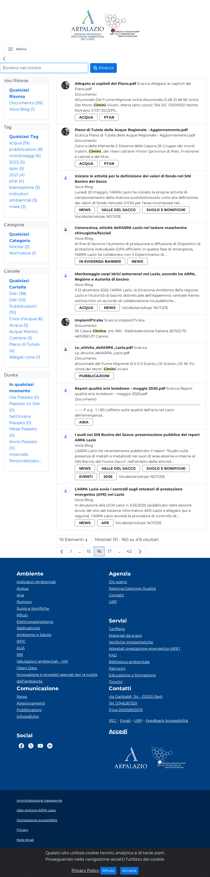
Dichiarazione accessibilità (37, 820)
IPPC (21, 641)
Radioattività (28, 628)
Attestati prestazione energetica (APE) (144, 648)
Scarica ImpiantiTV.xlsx (124, 320)
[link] (4, 59)
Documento (26, 102)
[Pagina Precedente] (61, 551)
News (22, 696)
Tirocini (115, 681)
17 (111, 552)
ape (105, 523)
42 (131, 552)
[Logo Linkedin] (50, 746)
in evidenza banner (100, 261)
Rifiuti (22, 615)
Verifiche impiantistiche (131, 642)
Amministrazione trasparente (39, 800)
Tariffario (117, 629)
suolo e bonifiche (165, 209)
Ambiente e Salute (34, 634)
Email (125, 720)
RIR (20, 654)
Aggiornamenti (31, 703)
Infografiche (28, 716)
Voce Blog (22, 109)
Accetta (130, 870)
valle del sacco (118, 209)
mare (17, 206)
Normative (22, 253)
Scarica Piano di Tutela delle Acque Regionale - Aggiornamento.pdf (135, 135)
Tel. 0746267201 (123, 703)
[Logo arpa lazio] (87, 25)
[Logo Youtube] (40, 746)
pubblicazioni (26, 149)
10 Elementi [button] (75, 541)
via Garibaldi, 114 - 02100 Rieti (136, 696)
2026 (107, 476)
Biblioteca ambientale (129, 662)
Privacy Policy (85, 870)
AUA (21, 648)
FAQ (113, 655)
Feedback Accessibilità (167, 720)
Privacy (22, 830)
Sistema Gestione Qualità (132, 588)
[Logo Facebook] (21, 746)
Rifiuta (109, 870)
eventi (86, 476)
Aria (20, 595)
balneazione (24, 187)
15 (90, 552)
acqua (19, 143)
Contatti (116, 595)
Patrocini (117, 668)
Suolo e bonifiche (33, 608)
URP (113, 601)
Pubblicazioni (29, 710)
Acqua (18, 325)
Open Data (27, 668)
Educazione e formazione (132, 675)
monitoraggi (25, 155)
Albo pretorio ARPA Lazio (36, 810)
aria (84, 422)
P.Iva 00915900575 (126, 710)
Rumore (24, 601)
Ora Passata (24, 397)
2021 (17, 174)
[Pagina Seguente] (140, 551)
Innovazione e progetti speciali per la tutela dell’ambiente (57, 678)
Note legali (25, 840)
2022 (17, 162)
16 (100, 552)
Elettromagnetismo (35, 621)
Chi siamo (118, 582)
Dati (17, 293)
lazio (16, 168)
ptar (16, 181)
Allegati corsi (24, 357)
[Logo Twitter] (31, 746)
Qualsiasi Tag (23, 136)
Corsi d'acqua (26, 318)
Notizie (19, 246)
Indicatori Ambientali (36, 582)
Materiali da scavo (125, 635)
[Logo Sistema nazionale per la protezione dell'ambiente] (122, 25)
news (85, 209)
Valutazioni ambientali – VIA (42, 661)
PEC (113, 720)
